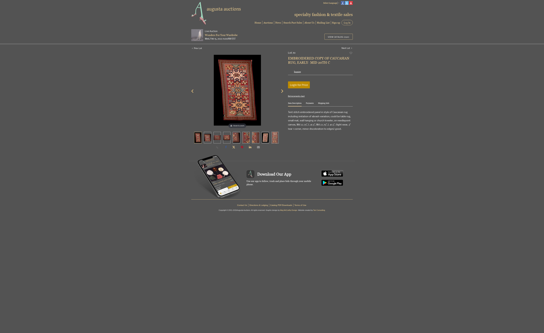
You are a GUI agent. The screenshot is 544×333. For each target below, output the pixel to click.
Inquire (297, 71)
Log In (347, 22)
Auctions (268, 22)
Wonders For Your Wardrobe (221, 35)
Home (258, 22)
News (278, 22)
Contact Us (242, 205)
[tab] (295, 104)
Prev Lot (197, 48)
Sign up (336, 22)
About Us (309, 22)
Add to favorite (351, 53)
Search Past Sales (292, 22)
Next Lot (346, 48)
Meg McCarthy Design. (289, 210)
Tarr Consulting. (319, 210)
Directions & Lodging (258, 205)
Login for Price (299, 85)
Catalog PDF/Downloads (281, 205)
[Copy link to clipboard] (217, 147)
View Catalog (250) (338, 37)
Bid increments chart (296, 96)
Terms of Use (300, 205)
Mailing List (323, 22)
